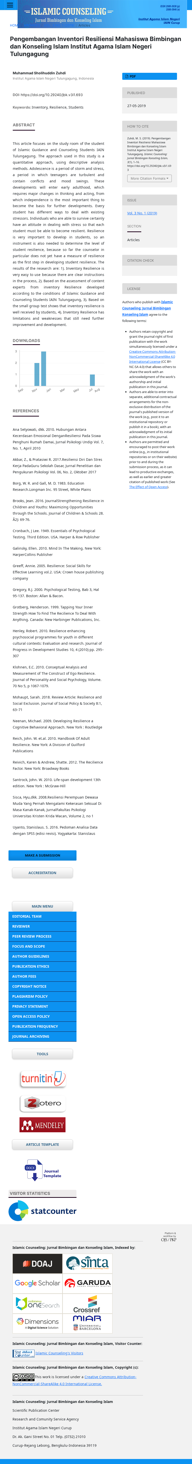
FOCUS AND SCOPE (28, 946)
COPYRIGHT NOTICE (29, 986)
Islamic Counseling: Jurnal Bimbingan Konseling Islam (147, 308)
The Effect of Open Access (148, 487)
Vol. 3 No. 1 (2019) (59, 25)
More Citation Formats (148, 178)
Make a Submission (42, 855)
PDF (132, 76)
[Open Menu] (10, 5)
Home (15, 25)
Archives (32, 25)
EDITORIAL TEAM (27, 916)
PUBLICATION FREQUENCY (35, 1026)
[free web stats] (23, 1353)
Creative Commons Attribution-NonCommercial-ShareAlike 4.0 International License (152, 356)
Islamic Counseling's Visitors (59, 1353)
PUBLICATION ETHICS (30, 966)
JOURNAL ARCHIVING (30, 1036)
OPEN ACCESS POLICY (31, 1016)
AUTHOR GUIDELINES (30, 956)
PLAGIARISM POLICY (30, 996)
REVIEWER (21, 926)
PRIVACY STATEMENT (30, 1006)
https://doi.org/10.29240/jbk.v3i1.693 (52, 95)
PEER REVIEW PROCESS (32, 936)
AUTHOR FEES (24, 976)
